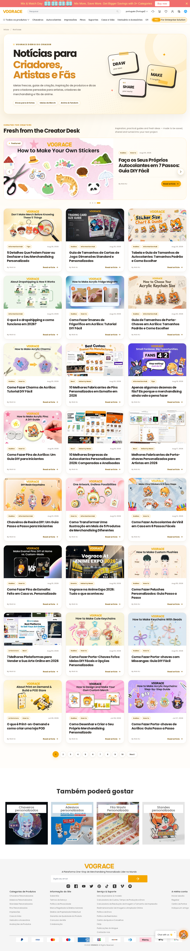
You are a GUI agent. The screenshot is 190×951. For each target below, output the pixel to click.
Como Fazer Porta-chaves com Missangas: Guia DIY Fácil (156, 659)
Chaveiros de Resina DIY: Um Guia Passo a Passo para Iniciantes (32, 524)
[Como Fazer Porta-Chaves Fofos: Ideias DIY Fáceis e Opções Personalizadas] (95, 629)
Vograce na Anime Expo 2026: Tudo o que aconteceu (91, 591)
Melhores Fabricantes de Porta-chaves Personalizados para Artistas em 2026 (156, 458)
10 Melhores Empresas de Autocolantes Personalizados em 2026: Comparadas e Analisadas (94, 458)
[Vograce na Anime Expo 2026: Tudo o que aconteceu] (95, 561)
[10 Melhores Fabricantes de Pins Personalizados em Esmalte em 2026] (95, 359)
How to (84, 314)
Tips (28, 247)
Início (6, 29)
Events (74, 583)
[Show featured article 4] (99, 203)
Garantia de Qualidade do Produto (66, 916)
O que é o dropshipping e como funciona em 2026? (30, 322)
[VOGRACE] (12, 11)
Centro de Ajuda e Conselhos (110, 920)
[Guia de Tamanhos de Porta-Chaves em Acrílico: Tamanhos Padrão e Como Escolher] (157, 292)
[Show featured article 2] (95, 203)
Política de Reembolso (107, 916)
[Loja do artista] (185, 11)
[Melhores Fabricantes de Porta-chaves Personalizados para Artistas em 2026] (157, 427)
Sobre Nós (54, 896)
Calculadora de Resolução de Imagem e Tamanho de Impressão (127, 904)
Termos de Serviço (58, 900)
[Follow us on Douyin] (107, 886)
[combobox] (72, 11)
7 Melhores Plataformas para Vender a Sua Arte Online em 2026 (32, 659)
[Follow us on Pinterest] (99, 886)
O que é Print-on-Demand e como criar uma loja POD (28, 726)
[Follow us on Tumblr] (115, 886)
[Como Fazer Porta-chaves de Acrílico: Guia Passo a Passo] (157, 696)
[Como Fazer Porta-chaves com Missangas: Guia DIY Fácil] (157, 629)
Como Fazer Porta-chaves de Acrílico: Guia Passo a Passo (154, 726)
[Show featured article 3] (97, 203)
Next (132, 754)
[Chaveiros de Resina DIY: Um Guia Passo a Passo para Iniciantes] (33, 494)
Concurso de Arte (58, 920)
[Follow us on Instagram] (68, 886)
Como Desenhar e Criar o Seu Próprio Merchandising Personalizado (91, 728)
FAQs (99, 924)
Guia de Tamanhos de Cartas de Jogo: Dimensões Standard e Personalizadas (94, 256)
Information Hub (15, 247)
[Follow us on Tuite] (91, 886)
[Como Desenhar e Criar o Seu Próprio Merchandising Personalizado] (95, 696)
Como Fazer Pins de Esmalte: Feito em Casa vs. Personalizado (31, 591)
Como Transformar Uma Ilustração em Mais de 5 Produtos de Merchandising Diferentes (94, 526)
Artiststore (125, 153)
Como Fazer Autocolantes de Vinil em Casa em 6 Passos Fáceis (157, 524)
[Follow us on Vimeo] (122, 886)
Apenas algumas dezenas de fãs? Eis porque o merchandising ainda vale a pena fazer (157, 391)
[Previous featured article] (9, 171)
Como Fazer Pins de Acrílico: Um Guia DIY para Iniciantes (31, 456)
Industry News (85, 381)
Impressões (15, 912)
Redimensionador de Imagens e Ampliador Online (120, 908)
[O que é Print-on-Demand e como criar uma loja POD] (33, 696)
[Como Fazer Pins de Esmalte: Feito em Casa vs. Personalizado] (33, 561)
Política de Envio (104, 912)
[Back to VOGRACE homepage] (99, 866)
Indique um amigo (180, 908)
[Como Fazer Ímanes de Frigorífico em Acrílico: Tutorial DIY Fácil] (95, 292)
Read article (169, 183)
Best (73, 381)
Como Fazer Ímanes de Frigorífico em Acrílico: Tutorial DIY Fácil (92, 324)
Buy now (162, 3)
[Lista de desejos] (165, 11)
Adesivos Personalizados (21, 900)
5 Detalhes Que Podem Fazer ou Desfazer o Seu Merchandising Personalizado (31, 256)
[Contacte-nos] (152, 11)
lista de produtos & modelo (109, 896)
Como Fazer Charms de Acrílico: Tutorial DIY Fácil (31, 389)
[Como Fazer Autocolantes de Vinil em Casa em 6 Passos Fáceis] (157, 494)
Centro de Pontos (179, 904)
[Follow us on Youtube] (84, 886)
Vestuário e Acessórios (20, 920)
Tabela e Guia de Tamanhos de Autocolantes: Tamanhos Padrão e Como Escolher (157, 256)
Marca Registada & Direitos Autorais (66, 908)
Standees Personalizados (21, 904)
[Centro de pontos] (179, 11)
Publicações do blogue (107, 928)
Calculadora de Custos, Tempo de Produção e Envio (121, 900)
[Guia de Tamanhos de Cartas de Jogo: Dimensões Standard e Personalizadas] (95, 225)
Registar (175, 900)
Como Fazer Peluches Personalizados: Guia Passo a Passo (154, 593)
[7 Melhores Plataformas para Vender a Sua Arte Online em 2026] (33, 629)
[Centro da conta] (172, 11)
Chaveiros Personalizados (21, 896)
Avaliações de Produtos (20, 924)
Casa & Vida (15, 916)
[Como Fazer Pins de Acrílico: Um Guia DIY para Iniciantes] (33, 427)
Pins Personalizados (18, 908)
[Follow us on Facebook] (76, 886)
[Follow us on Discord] (130, 886)
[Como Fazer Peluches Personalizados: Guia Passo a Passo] (157, 561)
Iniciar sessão (178, 896)
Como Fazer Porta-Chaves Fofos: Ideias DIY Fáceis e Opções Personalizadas (94, 661)
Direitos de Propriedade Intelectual (65, 912)
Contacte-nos (103, 932)
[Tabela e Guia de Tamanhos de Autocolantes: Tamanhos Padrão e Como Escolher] (157, 225)
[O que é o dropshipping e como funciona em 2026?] (33, 292)
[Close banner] (187, 3)
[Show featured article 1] (91, 203)
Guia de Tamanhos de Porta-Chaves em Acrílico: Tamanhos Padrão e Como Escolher (155, 324)
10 (122, 754)
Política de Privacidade (60, 904)
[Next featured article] (180, 171)
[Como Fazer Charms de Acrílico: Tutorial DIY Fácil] (33, 359)
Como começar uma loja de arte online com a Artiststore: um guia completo (147, 165)
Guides (137, 153)
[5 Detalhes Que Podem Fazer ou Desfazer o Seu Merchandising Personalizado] (33, 225)
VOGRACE (94, 945)
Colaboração (56, 924)
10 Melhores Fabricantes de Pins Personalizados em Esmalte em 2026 (93, 391)
